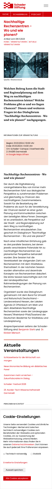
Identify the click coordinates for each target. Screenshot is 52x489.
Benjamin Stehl (27, 329)
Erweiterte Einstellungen (15, 462)
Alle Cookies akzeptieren (17, 478)
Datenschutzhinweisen (23, 444)
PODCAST (36, 14)
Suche (6, 14)
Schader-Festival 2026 (15, 384)
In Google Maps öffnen (17, 154)
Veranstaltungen (19, 42)
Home (6, 42)
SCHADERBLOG (20, 14)
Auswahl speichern (14, 470)
